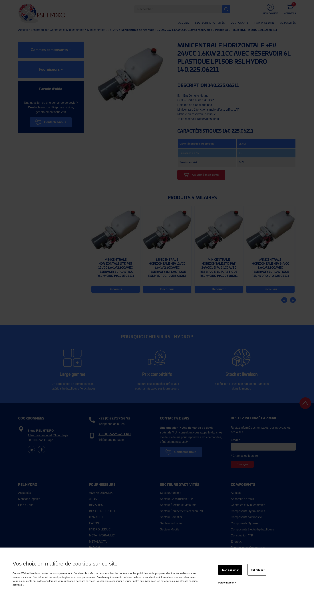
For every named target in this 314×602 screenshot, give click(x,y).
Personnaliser (226, 582)
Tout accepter (230, 569)
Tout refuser (256, 569)
